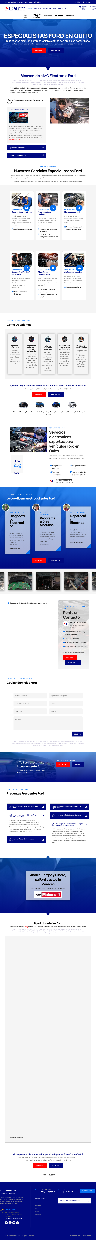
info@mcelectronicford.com (76, 647)
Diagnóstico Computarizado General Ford (25, 1058)
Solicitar (77, 734)
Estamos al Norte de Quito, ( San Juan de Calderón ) (29, 603)
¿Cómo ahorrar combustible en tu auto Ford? (26, 1124)
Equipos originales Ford (79, 466)
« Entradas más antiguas (16, 1137)
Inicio (36, 1203)
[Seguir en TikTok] (17, 1222)
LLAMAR (77, 765)
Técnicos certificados (57, 473)
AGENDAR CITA (55, 51)
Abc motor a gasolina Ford (74, 287)
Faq (36, 1208)
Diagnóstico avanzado (57, 466)
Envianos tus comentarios (13, 1218)
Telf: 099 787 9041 (72, 638)
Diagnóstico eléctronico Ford (22, 229)
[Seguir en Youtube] (13, 1222)
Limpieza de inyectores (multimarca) (47, 290)
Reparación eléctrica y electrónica (20, 292)
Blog (54, 8)
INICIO (30, 8)
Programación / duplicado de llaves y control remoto (75, 228)
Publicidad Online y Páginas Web (80, 1236)
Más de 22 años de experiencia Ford (79, 473)
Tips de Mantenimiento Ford (18, 995)
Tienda (37, 1211)
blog (26, 927)
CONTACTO (38, 560)
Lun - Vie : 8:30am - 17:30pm (75, 643)
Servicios (77, 2)
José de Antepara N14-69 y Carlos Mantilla (75, 633)
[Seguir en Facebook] (6, 1222)
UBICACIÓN (88, 1191)
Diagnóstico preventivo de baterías (48, 295)
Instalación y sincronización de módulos (48, 230)
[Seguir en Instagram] (10, 1222)
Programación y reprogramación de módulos (49, 235)
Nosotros (37, 8)
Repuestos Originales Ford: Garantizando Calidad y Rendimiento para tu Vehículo (38, 992)
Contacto (88, 2)
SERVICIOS (38, 51)
